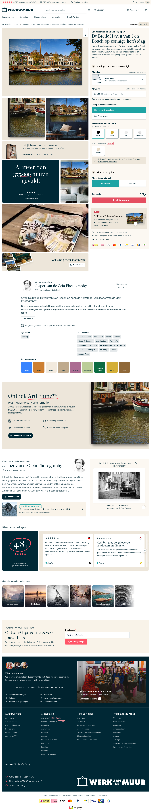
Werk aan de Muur (124, 713)
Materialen (56, 17)
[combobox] (65, 10)
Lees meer (123, 288)
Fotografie (114, 341)
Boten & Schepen (85, 341)
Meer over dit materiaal (137, 72)
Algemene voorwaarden (52, 795)
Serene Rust (83, 354)
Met (134, 183)
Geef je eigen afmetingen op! (113, 99)
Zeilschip (103, 350)
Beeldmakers (40, 17)
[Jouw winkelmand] (146, 10)
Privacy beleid (102, 795)
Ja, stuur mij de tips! (76, 642)
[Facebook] (22, 764)
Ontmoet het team (88, 698)
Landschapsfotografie (87, 350)
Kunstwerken (8, 17)
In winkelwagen (121, 200)
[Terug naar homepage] (17, 9)
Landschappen (84, 337)
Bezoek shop (122, 284)
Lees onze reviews (31, 199)
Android (50, 154)
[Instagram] (15, 764)
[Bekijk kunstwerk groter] (86, 30)
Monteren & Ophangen (18, 701)
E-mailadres (70, 630)
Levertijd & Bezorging (52, 698)
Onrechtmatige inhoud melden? (84, 795)
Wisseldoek (103, 116)
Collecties (24, 17)
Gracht (113, 350)
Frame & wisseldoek (106, 110)
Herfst (117, 337)
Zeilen (108, 337)
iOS (40, 154)
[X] (26, 764)
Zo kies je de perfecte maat (136, 89)
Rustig (25, 337)
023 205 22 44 (47, 687)
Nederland (98, 337)
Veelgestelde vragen (17, 694)
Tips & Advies (73, 17)
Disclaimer (67, 795)
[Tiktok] (30, 764)
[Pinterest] (19, 764)
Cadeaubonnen (50, 701)
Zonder (107, 183)
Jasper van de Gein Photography (110, 32)
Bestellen (48, 694)
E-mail (60, 687)
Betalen (12, 698)
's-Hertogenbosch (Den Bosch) (112, 345)
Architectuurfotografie (87, 345)
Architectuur (101, 341)
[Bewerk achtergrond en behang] (86, 35)
